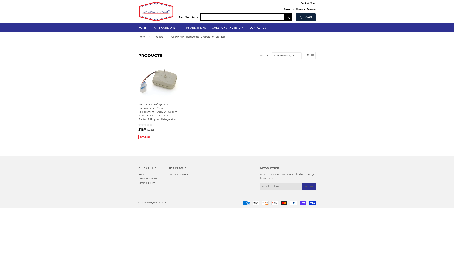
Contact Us (258, 27)
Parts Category (164, 27)
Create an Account (306, 9)
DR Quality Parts (157, 202)
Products (158, 36)
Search (142, 174)
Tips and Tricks (195, 27)
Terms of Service (148, 178)
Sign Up (308, 186)
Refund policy (146, 182)
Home (142, 27)
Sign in (287, 9)
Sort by (264, 55)
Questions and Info (226, 27)
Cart (308, 17)
